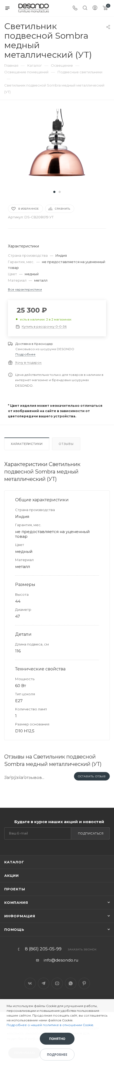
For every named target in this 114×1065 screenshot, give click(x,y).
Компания (16, 902)
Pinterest (84, 983)
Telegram (43, 983)
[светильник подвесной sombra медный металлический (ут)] (57, 148)
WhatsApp (70, 983)
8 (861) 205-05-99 (43, 949)
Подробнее (25, 354)
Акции (11, 875)
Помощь (14, 929)
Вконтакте (30, 983)
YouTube (57, 983)
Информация (19, 916)
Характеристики (27, 444)
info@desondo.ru (61, 960)
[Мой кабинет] (95, 8)
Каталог (14, 862)
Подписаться (91, 833)
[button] (54, 192)
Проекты (14, 889)
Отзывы (66, 444)
